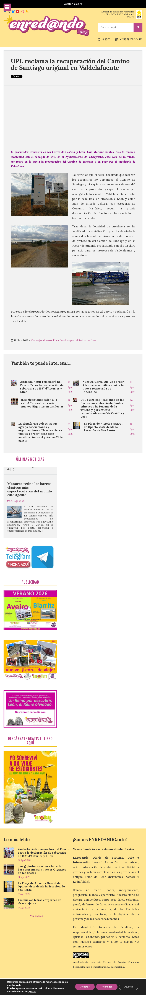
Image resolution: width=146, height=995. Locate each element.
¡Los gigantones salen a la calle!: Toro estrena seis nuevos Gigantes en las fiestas (42, 403)
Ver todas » (36, 916)
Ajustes (128, 986)
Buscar (138, 27)
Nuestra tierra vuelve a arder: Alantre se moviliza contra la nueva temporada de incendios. (103, 387)
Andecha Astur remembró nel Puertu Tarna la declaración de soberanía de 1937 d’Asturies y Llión (42, 387)
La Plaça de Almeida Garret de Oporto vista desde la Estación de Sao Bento (103, 427)
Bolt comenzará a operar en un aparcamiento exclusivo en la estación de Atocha (30, 527)
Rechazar (106, 986)
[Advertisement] (73, 117)
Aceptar (84, 986)
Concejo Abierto (41, 340)
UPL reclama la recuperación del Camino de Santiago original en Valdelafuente (70, 64)
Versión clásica (73, 4)
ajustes (32, 991)
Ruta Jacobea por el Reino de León (75, 340)
